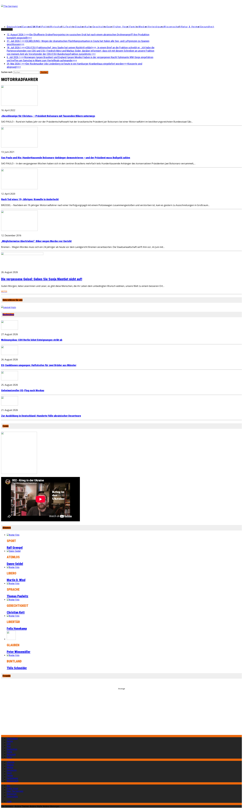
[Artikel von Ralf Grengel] (13, 535)
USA (9, 744)
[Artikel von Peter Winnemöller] (11, 639)
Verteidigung (156, 26)
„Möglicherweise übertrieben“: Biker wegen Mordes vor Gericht (36, 241)
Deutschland (14, 26)
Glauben (80, 26)
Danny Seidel (15, 564)
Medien (143, 26)
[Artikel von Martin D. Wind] (13, 567)
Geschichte (100, 26)
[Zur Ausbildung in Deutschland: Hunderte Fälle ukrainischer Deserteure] (9, 404)
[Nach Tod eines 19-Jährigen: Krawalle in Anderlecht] (19, 188)
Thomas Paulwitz (17, 596)
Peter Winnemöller (18, 652)
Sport (110, 26)
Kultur (89, 26)
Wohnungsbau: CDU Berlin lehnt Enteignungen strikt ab (31, 339)
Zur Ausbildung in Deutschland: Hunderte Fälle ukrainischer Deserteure (41, 415)
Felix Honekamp (17, 628)
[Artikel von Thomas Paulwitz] (13, 583)
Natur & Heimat (190, 26)
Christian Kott (16, 612)
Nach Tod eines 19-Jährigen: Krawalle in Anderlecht (30, 199)
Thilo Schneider (17, 668)
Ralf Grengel (15, 547)
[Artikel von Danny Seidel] (14, 551)
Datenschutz (12, 796)
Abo (8, 786)
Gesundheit (207, 26)
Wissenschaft (172, 26)
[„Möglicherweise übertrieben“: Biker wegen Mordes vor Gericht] (19, 230)
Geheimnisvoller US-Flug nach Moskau (22, 390)
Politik (46, 26)
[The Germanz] (41, 6)
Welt (39, 26)
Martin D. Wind (16, 580)
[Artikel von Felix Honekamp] (13, 616)
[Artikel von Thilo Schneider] (13, 655)
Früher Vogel (121, 26)
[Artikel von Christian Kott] (13, 599)
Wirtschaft (57, 26)
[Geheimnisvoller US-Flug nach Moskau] (9, 379)
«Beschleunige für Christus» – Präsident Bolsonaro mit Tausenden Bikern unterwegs (48, 116)
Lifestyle (69, 26)
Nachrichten (8, 314)
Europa (26, 26)
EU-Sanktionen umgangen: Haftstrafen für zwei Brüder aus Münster (38, 365)
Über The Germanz (15, 791)
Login (9, 801)
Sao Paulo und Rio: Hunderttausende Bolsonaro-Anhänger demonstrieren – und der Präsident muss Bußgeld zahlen (65, 157)
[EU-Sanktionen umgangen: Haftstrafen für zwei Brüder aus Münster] (9, 354)
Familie (134, 26)
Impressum (12, 794)
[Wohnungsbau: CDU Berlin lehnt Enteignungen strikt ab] (9, 329)
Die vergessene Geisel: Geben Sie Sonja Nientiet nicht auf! (41, 279)
